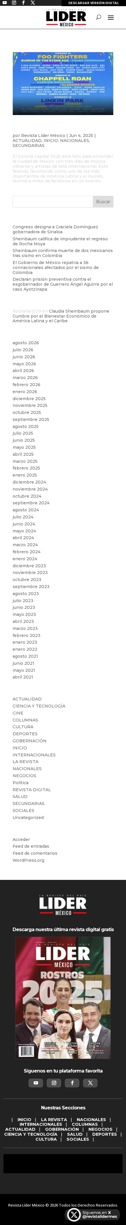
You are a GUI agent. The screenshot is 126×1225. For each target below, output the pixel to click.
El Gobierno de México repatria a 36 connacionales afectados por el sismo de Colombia (56, 267)
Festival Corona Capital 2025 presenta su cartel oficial (60, 128)
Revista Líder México (43, 135)
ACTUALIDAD (27, 140)
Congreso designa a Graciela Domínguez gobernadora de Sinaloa (55, 229)
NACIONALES (74, 140)
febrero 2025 (26, 468)
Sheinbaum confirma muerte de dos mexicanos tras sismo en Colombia (63, 253)
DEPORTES (25, 733)
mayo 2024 (24, 531)
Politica (20, 782)
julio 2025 (23, 433)
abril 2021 (23, 677)
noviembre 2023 (30, 572)
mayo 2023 (24, 614)
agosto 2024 (26, 510)
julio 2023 (23, 600)
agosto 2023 (26, 593)
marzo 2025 (25, 461)
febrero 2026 (26, 384)
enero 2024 (25, 558)
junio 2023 (24, 607)
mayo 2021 (24, 670)
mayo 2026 (24, 363)
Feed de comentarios (35, 853)
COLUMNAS (25, 720)
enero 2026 (25, 391)
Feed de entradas (31, 846)
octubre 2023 (27, 579)
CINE (18, 713)
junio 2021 (23, 663)
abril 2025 (23, 454)
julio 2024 (23, 517)
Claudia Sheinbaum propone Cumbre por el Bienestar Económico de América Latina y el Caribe (61, 316)
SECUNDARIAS (29, 145)
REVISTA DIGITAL (32, 789)
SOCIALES (23, 810)
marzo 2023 (25, 628)
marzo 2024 (25, 544)
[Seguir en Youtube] (35, 1083)
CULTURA (23, 726)
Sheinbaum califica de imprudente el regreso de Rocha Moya (60, 241)
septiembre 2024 (31, 503)
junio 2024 (24, 524)
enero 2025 (25, 475)
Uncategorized (28, 817)
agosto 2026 (26, 342)
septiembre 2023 (31, 586)
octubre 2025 (27, 412)
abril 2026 (23, 370)
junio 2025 (24, 440)
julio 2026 (23, 349)
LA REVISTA (25, 761)
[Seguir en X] (90, 1083)
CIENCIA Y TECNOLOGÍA (39, 706)
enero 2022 (25, 649)
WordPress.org (28, 860)
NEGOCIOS (24, 775)
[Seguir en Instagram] (54, 1083)
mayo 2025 (24, 447)
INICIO (51, 140)
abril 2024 (23, 537)
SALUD (20, 796)
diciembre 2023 (29, 565)
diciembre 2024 (29, 482)
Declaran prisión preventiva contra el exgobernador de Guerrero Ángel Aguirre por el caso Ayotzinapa (63, 284)
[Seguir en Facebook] (72, 1083)
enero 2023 (25, 642)
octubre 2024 (27, 496)
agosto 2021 (25, 656)
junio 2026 (24, 356)
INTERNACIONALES (34, 755)
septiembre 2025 (31, 419)
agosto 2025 (26, 426)
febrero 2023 (26, 635)
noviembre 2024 (30, 489)
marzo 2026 (25, 377)
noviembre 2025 (30, 405)
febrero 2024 (26, 551)
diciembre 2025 (29, 398)
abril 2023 (23, 621)
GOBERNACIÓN (30, 740)
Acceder (21, 839)
